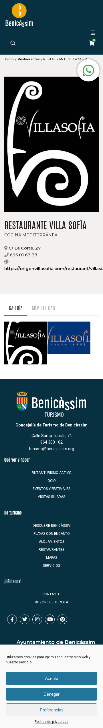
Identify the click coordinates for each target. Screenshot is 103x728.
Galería (16, 308)
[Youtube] (49, 619)
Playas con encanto (51, 534)
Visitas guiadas (51, 497)
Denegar (51, 694)
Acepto (51, 678)
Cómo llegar (43, 308)
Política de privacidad (51, 722)
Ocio (51, 481)
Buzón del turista (51, 602)
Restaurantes (29, 59)
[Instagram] (37, 619)
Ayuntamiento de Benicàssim (56, 642)
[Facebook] (12, 619)
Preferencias (52, 709)
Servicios (51, 566)
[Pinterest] (62, 619)
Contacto (51, 594)
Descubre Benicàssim (52, 526)
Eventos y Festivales (51, 489)
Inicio (9, 59)
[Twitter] (24, 619)
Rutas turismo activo (52, 473)
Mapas (51, 558)
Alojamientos (51, 542)
